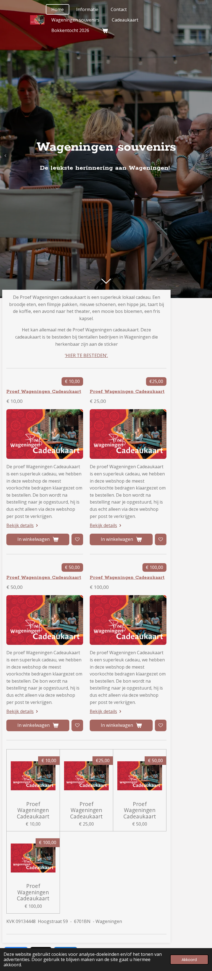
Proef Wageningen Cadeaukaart (43, 392)
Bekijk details (20, 525)
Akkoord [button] (189, 959)
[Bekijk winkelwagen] (104, 30)
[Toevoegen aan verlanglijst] (77, 539)
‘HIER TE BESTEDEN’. (86, 355)
